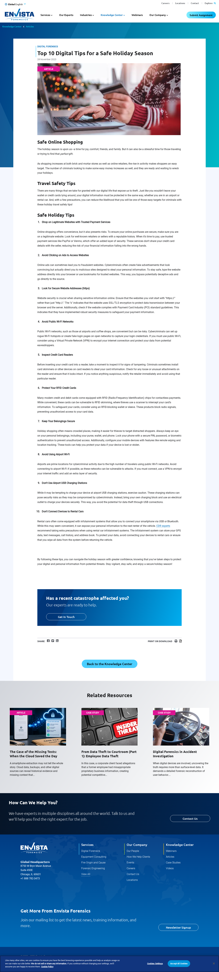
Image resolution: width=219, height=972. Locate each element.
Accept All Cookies (179, 963)
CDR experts (163, 525)
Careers (165, 3)
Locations (180, 3)
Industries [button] (86, 15)
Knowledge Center (11, 26)
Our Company (137, 845)
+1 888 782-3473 (30, 878)
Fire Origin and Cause (93, 862)
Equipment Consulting (93, 856)
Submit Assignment (201, 15)
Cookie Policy (47, 966)
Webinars (137, 15)
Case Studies (173, 862)
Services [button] (45, 15)
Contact (195, 3)
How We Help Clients (138, 856)
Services (87, 845)
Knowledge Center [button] (112, 15)
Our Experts (66, 15)
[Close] (213, 963)
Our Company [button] (157, 15)
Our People (133, 850)
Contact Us (190, 818)
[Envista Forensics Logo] (34, 848)
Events (130, 862)
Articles (30, 26)
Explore (209, 3)
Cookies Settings (155, 963)
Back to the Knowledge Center (109, 664)
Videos (170, 868)
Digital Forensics (90, 850)
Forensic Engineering (93, 868)
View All (85, 874)
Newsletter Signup (178, 927)
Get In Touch (66, 617)
